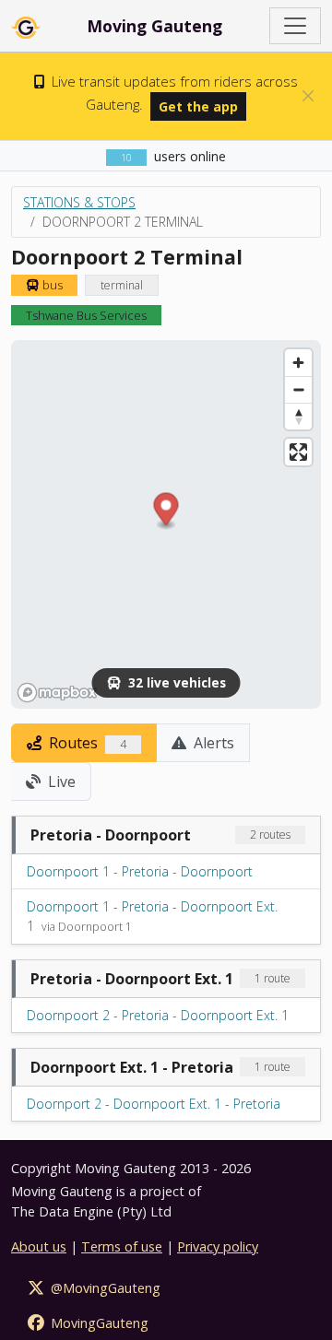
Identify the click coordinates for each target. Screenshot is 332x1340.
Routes (85, 743)
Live (60, 781)
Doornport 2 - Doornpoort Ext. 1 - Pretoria (153, 1103)
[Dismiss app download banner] (308, 96)
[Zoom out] (298, 389)
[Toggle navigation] (295, 25)
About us (38, 1246)
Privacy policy (217, 1246)
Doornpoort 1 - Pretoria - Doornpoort (140, 871)
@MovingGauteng (103, 1288)
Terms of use (121, 1246)
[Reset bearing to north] (298, 416)
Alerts (212, 743)
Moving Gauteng (154, 26)
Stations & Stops (79, 202)
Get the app (198, 106)
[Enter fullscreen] (298, 452)
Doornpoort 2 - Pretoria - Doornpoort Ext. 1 (158, 1015)
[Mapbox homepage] (57, 692)
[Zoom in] (298, 362)
